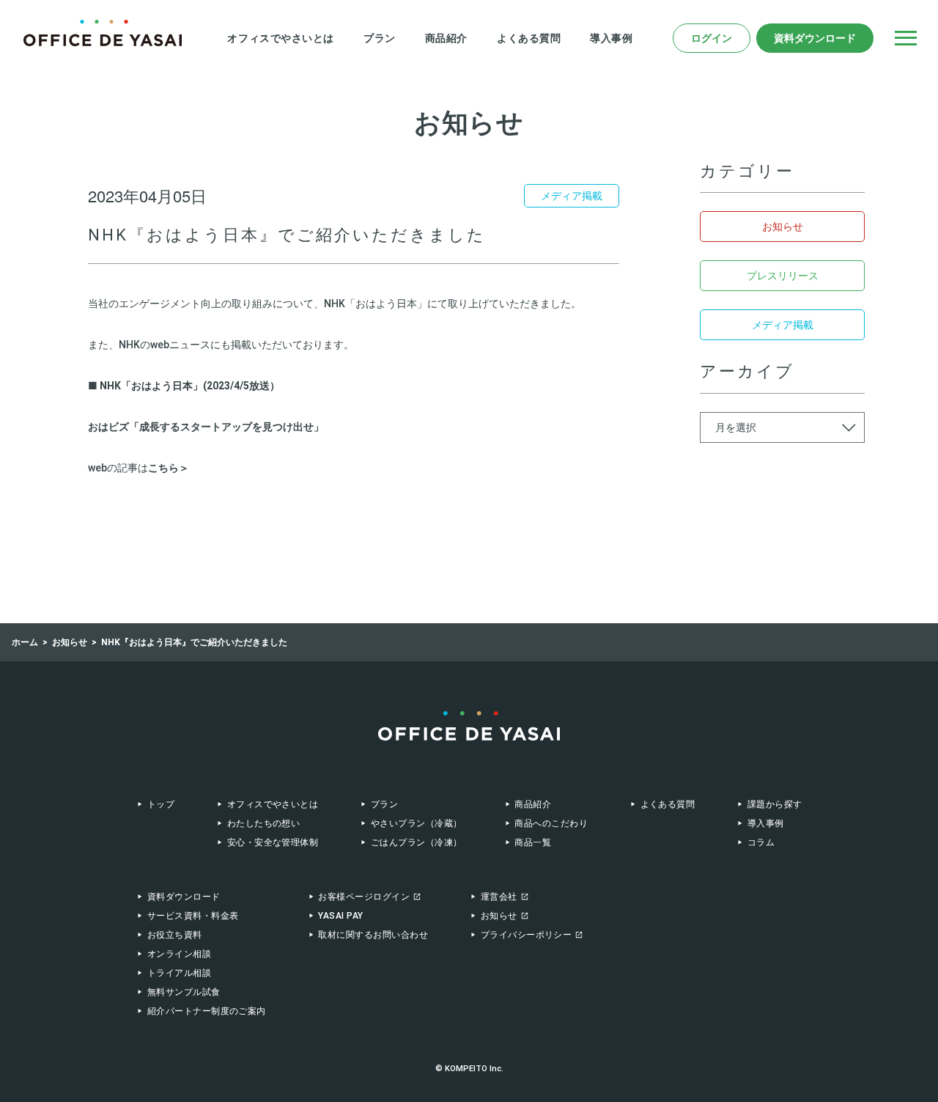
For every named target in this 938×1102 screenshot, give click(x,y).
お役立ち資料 (174, 935)
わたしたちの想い (263, 823)
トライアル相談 (179, 973)
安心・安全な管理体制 (272, 842)
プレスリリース (783, 276)
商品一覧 (532, 842)
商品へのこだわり (551, 823)
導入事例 (611, 38)
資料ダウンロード (815, 38)
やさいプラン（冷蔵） (416, 823)
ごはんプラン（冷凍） (416, 842)
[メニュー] (905, 38)
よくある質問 (529, 38)
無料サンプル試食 (184, 992)
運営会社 (499, 897)
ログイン (711, 38)
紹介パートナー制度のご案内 (206, 1011)
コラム (761, 842)
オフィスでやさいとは (280, 38)
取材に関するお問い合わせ (373, 935)
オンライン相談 (179, 954)
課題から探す (774, 804)
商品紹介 (446, 38)
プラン (379, 38)
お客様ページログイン (364, 897)
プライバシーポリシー (526, 935)
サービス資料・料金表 (193, 916)
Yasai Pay (340, 916)
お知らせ (782, 226)
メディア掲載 (782, 325)
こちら (163, 468)
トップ (160, 804)
